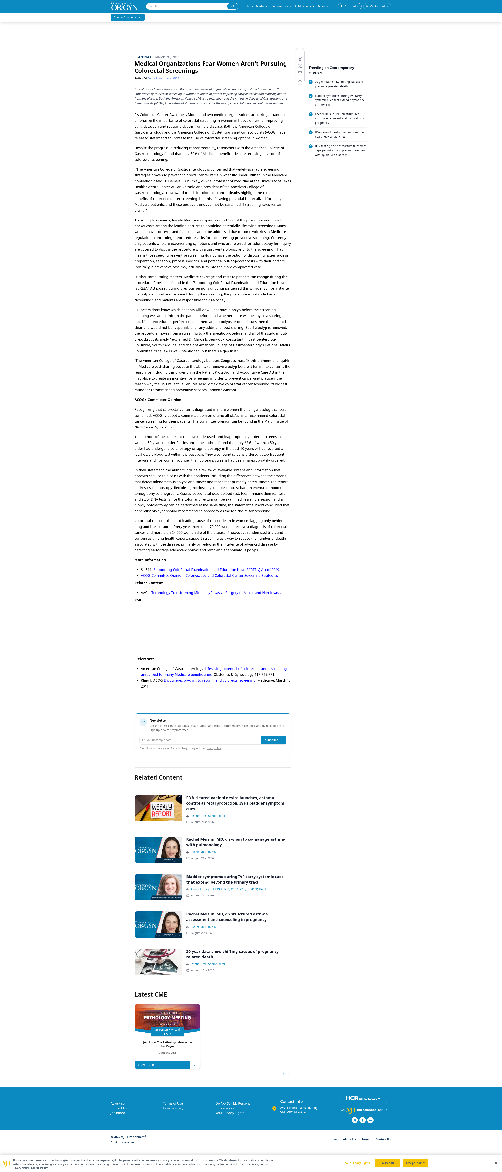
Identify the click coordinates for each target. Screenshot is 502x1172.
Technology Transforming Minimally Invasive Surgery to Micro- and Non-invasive (217, 592)
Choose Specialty (125, 17)
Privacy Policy (173, 1108)
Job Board (118, 1113)
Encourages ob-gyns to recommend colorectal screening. (210, 680)
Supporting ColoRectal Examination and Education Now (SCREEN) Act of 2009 (216, 569)
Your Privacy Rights (230, 1113)
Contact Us (119, 1108)
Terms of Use (173, 1103)
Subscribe (271, 740)
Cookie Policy (39, 1168)
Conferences (279, 6)
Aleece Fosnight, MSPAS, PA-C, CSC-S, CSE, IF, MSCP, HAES (228, 889)
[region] (251, 1163)
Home (332, 1139)
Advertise (118, 1103)
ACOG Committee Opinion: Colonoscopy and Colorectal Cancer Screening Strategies (209, 575)
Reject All (387, 1163)
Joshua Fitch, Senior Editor (208, 816)
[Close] (495, 1162)
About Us (349, 1139)
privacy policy (213, 748)
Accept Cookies (415, 1163)
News (249, 6)
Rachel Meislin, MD (203, 852)
